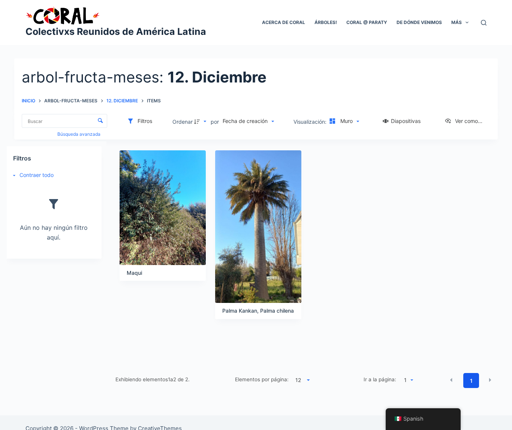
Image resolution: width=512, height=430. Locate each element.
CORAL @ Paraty (366, 22)
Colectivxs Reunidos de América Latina (115, 31)
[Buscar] (484, 22)
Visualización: (310, 121)
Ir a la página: (380, 379)
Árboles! (325, 22)
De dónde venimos (419, 22)
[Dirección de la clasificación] (201, 121)
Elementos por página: (262, 379)
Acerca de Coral (283, 22)
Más (456, 22)
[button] (451, 380)
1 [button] (471, 381)
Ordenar (182, 121)
